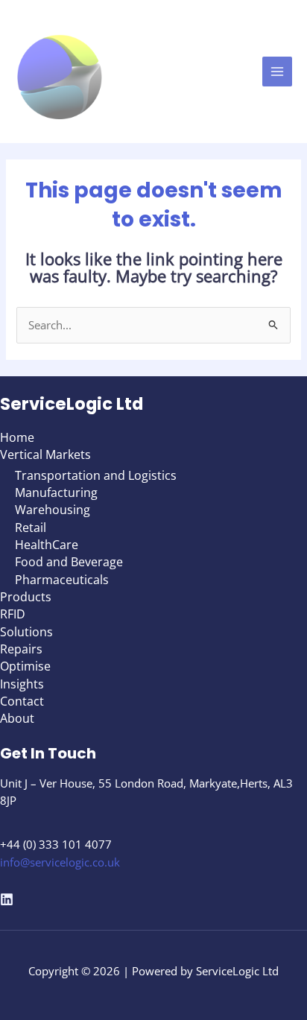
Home (17, 437)
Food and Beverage (69, 561)
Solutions (26, 631)
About (17, 717)
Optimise (25, 665)
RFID (12, 613)
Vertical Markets (45, 454)
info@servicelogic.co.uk (60, 862)
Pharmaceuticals (62, 579)
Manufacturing (56, 492)
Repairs (21, 648)
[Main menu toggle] (277, 71)
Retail (30, 527)
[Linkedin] (6, 899)
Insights (22, 683)
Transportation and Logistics (96, 475)
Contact (22, 700)
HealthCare (46, 544)
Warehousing (52, 509)
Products (25, 596)
